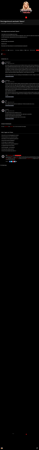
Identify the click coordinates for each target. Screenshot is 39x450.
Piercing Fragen (17, 50)
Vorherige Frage (4, 165)
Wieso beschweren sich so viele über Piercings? (10, 136)
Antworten (27, 50)
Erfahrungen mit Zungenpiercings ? (8, 142)
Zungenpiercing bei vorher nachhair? (8, 145)
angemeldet (6, 126)
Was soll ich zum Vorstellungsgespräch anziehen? (10, 135)
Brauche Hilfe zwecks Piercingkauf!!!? (8, 140)
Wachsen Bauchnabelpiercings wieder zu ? (9, 150)
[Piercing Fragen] (26, 8)
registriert (11, 126)
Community (16, 158)
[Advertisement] (19, 440)
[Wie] (5, 63)
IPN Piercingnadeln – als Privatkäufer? (8, 147)
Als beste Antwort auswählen (9, 76)
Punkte (7, 158)
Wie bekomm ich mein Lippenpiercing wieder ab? (10, 138)
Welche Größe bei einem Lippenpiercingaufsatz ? (10, 143)
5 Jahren (22, 50)
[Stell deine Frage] (37, 448)
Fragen (12, 157)
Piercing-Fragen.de (3, 23)
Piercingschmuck (9, 23)
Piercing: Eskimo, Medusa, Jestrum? (8, 149)
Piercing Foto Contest (29, 158)
